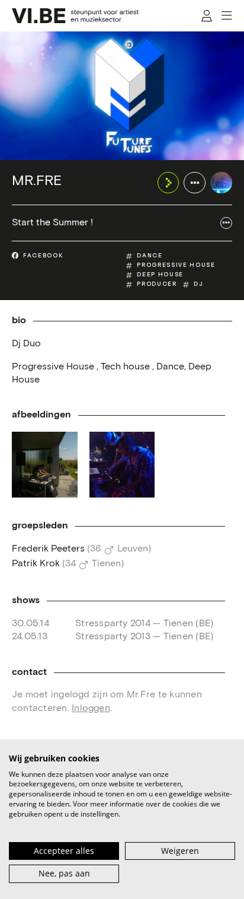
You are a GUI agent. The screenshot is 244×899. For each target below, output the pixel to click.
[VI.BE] (75, 15)
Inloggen (91, 708)
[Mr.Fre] (221, 183)
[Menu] (226, 15)
